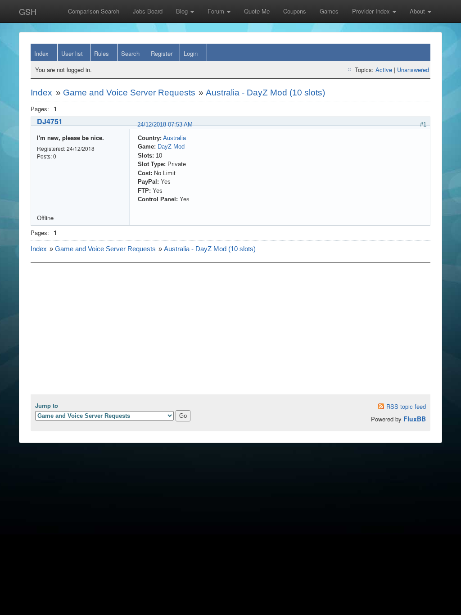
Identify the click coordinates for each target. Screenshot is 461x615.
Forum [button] (217, 11)
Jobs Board (148, 11)
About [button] (418, 11)
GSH (27, 11)
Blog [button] (183, 11)
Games (329, 11)
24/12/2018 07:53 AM (165, 124)
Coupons (294, 11)
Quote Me (257, 11)
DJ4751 (50, 121)
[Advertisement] (230, 331)
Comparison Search (93, 11)
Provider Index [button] (372, 11)
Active (383, 69)
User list (72, 53)
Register (161, 53)
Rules (101, 53)
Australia (174, 138)
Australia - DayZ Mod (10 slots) (265, 92)
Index (41, 53)
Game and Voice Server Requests (129, 92)
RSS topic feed (406, 406)
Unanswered (413, 69)
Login (191, 53)
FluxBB (414, 418)
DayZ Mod (171, 146)
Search (130, 53)
